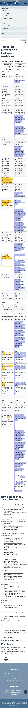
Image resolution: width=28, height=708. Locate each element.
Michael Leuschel (9, 653)
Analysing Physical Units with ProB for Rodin (15, 632)
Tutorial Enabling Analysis (10, 561)
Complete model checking (10, 529)
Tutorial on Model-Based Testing (12, 567)
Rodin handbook (7, 600)
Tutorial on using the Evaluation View (13, 573)
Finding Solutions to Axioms (11, 607)
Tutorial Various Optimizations (11, 562)
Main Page (5, 10)
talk (12, 66)
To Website (7, 680)
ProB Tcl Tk (7, 660)
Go (21, 40)
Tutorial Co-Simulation (9, 637)
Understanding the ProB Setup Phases (13, 538)
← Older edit (7, 69)
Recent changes (6, 31)
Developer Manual (7, 18)
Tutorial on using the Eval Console (12, 574)
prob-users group (13, 651)
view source (7, 64)
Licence (4, 23)
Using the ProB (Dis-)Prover (11, 594)
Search (24, 40)
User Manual (6, 13)
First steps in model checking (11, 527)
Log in (4, 36)
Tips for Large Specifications (11, 554)
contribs (7, 67)
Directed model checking (10, 559)
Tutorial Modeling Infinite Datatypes (13, 576)
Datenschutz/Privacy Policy (17, 680)
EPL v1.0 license (18, 692)
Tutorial (6, 659)
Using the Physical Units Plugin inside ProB (14, 630)
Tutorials (5, 15)
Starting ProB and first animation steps (13, 526)
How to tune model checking (11, 530)
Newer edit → (20, 69)
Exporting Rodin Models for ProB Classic (14, 591)
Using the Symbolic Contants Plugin (13, 593)
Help (26, 42)
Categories (4, 657)
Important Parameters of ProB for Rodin (14, 590)
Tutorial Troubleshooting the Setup (13, 543)
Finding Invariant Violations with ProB (13, 605)
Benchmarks (6, 20)
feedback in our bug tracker (12, 649)
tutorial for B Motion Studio (16, 640)
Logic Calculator (7, 25)
